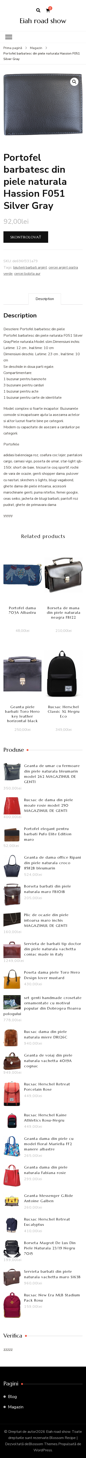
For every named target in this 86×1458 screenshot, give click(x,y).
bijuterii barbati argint (30, 267)
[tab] (44, 299)
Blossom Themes (43, 1444)
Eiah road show (43, 20)
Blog (12, 1396)
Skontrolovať (25, 237)
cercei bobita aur (27, 273)
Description (45, 298)
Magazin (15, 1407)
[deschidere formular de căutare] (38, 10)
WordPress (42, 1450)
